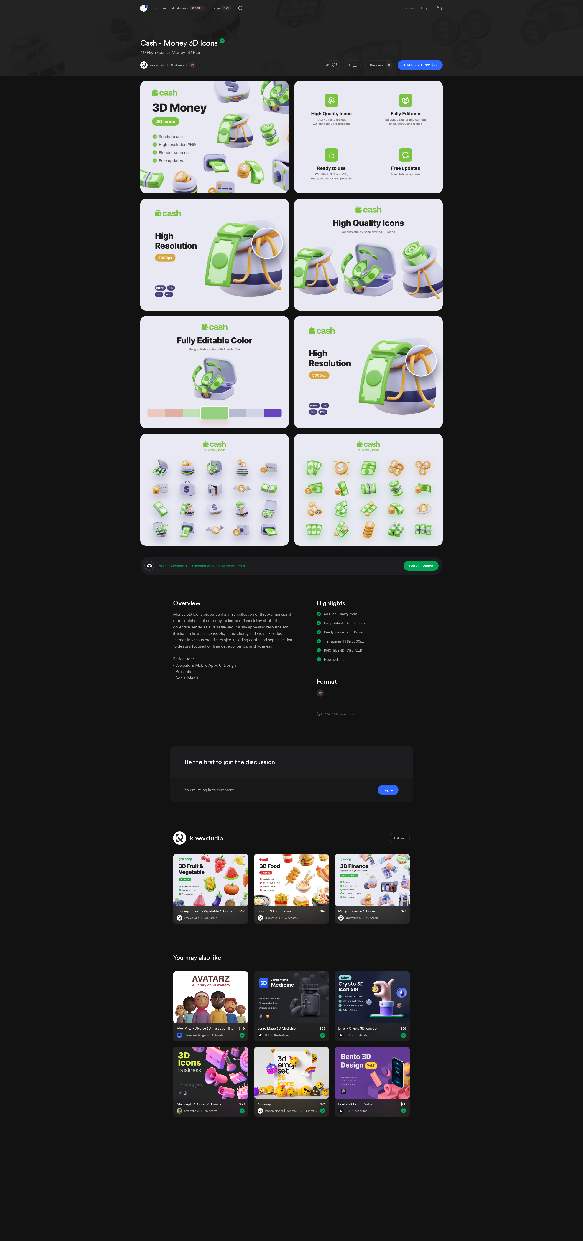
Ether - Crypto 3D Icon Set (357, 1028)
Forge (220, 8)
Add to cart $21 (420, 65)
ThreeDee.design (195, 1035)
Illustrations (281, 1035)
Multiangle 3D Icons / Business (199, 1104)
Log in (425, 8)
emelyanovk (191, 1110)
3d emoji (264, 1104)
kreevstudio (157, 65)
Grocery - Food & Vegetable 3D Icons (205, 911)
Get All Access (421, 565)
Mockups (361, 1110)
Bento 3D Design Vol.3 (355, 1104)
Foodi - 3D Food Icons (274, 911)
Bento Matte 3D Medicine (277, 1028)
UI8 (267, 1035)
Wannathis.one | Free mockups (282, 1110)
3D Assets (177, 65)
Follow (399, 838)
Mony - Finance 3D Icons (357, 911)
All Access (187, 8)
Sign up (409, 8)
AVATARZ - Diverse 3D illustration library (205, 1028)
